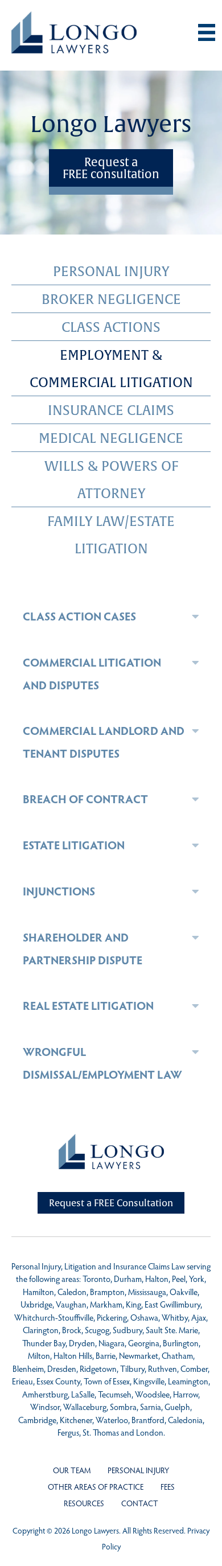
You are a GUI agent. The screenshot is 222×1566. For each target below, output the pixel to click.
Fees (168, 1486)
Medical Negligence (111, 438)
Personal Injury (111, 271)
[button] (195, 616)
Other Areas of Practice (95, 1486)
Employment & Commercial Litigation (111, 368)
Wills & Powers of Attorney (111, 479)
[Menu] (206, 32)
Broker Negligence (111, 299)
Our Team (72, 1470)
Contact (139, 1503)
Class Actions (111, 327)
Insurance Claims (111, 410)
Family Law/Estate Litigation (111, 534)
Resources (84, 1503)
